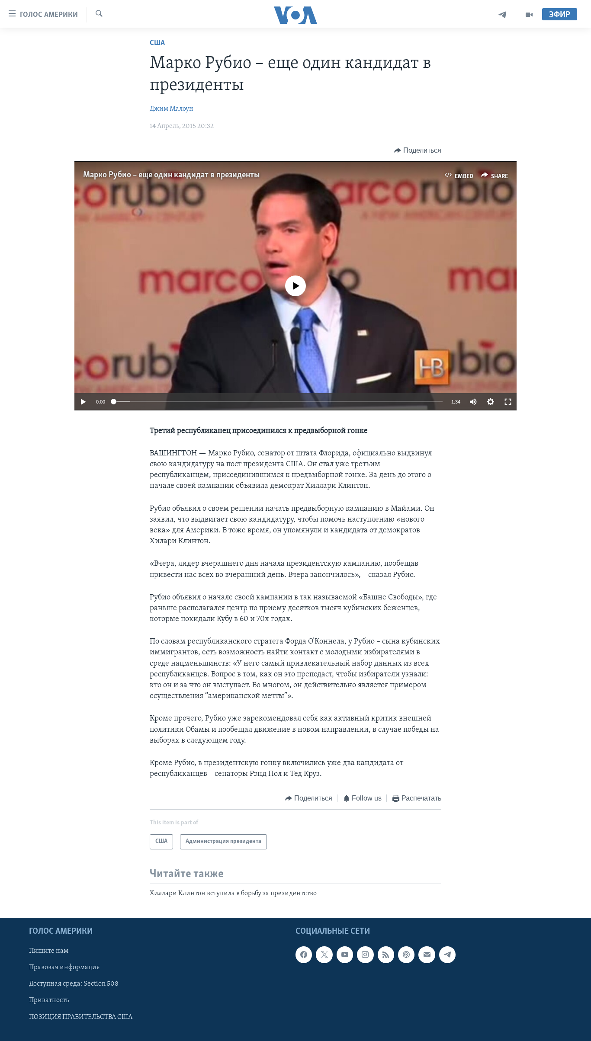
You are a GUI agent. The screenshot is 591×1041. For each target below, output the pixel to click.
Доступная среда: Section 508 (74, 984)
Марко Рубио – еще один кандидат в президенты (171, 175)
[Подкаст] (406, 954)
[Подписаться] (426, 954)
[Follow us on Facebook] (304, 954)
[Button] (417, 150)
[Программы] (529, 15)
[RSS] (386, 954)
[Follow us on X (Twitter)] (324, 954)
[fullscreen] (508, 401)
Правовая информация (64, 967)
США (157, 43)
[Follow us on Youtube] (345, 954)
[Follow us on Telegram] (447, 954)
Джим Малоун (171, 109)
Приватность (49, 1000)
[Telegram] (502, 15)
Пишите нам (48, 951)
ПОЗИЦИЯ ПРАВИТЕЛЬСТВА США (80, 1017)
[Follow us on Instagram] (365, 954)
